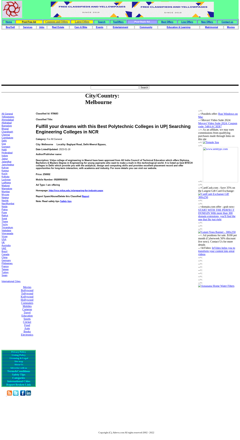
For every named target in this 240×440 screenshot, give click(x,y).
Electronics (27, 334)
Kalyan (5, 167)
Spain (4, 275)
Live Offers (187, 22)
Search (101, 22)
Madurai (6, 185)
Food (27, 325)
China (4, 257)
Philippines (7, 263)
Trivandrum (7, 227)
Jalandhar (6, 161)
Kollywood (27, 296)
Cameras (27, 309)
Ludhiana (6, 182)
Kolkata (5, 176)
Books (27, 331)
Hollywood (27, 299)
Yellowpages (8, 116)
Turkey (5, 272)
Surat (4, 218)
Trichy (5, 224)
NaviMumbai (8, 203)
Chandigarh (7, 131)
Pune (4, 212)
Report (85, 196)
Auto (27, 328)
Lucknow (6, 179)
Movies (27, 287)
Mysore (5, 194)
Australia (6, 245)
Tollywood (27, 293)
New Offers (207, 22)
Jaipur (5, 158)
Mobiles (27, 306)
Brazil (4, 251)
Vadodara (6, 230)
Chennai (6, 134)
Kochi (4, 173)
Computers (27, 302)
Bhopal (5, 128)
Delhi (4, 140)
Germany (6, 260)
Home (9, 22)
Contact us (227, 22)
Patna (5, 209)
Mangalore (7, 188)
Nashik (5, 200)
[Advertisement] (120, 60)
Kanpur (5, 170)
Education (27, 315)
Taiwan (5, 269)
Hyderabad (7, 152)
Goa (4, 143)
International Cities (11, 281)
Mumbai (6, 191)
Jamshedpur (8, 164)
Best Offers (167, 22)
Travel (27, 312)
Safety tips (66, 201)
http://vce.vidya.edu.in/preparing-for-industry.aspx (75, 190)
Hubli (4, 149)
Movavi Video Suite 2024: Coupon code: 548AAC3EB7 (217, 125)
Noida (4, 206)
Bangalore (7, 125)
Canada (5, 254)
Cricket (27, 321)
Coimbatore (7, 137)
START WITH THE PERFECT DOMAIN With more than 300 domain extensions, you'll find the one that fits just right (216, 214)
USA (4, 239)
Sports (27, 318)
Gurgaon (6, 146)
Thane (5, 221)
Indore (5, 155)
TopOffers (118, 22)
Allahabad (7, 122)
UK (3, 242)
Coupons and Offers (56, 21)
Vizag (4, 236)
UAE (4, 248)
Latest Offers (82, 21)
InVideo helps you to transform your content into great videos (216, 251)
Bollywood (27, 290)
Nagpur (5, 197)
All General (7, 113)
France (5, 266)
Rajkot (5, 215)
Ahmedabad (8, 119)
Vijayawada (7, 233)
